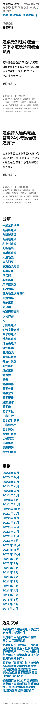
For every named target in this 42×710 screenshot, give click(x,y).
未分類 (6, 307)
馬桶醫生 (18, 112)
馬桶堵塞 (18, 108)
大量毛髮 (8, 257)
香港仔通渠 (9, 434)
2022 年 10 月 (11, 509)
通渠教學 (8, 393)
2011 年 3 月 (10, 608)
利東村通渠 (9, 243)
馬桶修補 (9, 108)
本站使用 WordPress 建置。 (25, 703)
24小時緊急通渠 (11, 105)
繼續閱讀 (8, 83)
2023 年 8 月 (10, 473)
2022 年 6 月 (10, 518)
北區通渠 (8, 248)
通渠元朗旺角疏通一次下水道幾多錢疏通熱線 (20, 46)
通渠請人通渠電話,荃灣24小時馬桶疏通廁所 (19, 137)
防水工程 (8, 411)
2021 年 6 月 (10, 568)
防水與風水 (9, 425)
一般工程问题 (10, 225)
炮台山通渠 (9, 343)
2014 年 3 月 (10, 595)
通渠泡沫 (8, 402)
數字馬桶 (8, 99)
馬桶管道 (9, 112)
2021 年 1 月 (10, 590)
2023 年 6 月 (10, 477)
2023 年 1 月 (10, 500)
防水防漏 (8, 429)
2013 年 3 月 (10, 599)
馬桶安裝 (15, 102)
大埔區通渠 (9, 253)
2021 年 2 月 (10, 586)
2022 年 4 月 (10, 527)
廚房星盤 (8, 271)
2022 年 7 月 (10, 513)
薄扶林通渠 (9, 361)
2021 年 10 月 (11, 554)
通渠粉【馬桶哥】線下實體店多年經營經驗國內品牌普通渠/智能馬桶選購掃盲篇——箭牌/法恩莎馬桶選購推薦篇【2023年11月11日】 (20, 669)
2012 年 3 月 (10, 604)
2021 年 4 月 (10, 577)
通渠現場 (28, 15)
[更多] (37, 15)
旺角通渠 (8, 298)
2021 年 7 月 (10, 563)
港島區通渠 (9, 339)
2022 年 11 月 (11, 504)
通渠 (5, 15)
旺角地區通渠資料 (13, 293)
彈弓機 (6, 275)
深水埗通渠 (9, 334)
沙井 (5, 320)
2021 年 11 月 (11, 549)
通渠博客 (15, 15)
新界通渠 (8, 289)
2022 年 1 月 (10, 540)
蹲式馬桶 (26, 99)
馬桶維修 (24, 102)
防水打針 (8, 416)
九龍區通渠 (9, 230)
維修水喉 (8, 348)
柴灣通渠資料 (10, 311)
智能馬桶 (17, 99)
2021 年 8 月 (10, 559)
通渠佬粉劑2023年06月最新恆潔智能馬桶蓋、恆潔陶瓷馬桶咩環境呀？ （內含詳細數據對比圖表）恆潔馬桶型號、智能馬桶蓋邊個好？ (21, 651)
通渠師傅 (8, 96)
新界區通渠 (9, 284)
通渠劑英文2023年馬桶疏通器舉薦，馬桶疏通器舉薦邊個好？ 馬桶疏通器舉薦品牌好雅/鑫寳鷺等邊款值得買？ (20, 685)
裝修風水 (8, 366)
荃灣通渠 (8, 352)
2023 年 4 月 (10, 486)
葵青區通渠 (9, 357)
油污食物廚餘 (10, 330)
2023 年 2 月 (10, 495)
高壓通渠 (33, 102)
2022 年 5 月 (10, 522)
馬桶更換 (27, 108)
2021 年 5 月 (10, 572)
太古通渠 (8, 262)
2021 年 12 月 (11, 545)
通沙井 (22, 105)
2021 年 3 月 (10, 581)
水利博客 (8, 316)
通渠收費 (8, 388)
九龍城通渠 (9, 234)
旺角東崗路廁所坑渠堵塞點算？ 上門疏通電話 (19, 639)
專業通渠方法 (10, 266)
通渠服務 (8, 397)
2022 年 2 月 (10, 536)
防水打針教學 (10, 420)
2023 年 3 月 (10, 491)
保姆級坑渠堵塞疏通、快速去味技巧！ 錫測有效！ (20, 631)
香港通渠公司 (10, 4)
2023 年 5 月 (10, 482)
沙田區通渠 (9, 325)
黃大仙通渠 (9, 452)
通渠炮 (6, 406)
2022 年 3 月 (10, 531)
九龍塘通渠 (9, 239)
